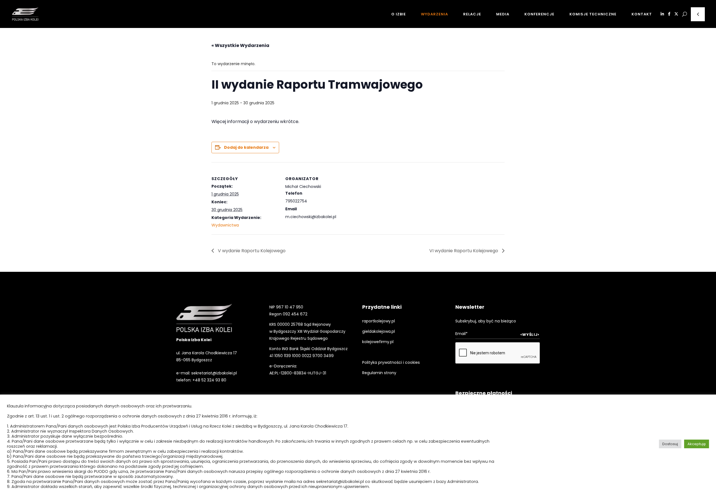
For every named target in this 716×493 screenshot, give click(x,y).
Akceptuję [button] (696, 444)
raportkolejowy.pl (378, 321)
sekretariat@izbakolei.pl (214, 373)
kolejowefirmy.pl (378, 342)
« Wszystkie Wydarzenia (240, 45)
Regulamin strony (379, 373)
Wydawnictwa (225, 225)
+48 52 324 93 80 (209, 380)
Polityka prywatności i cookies (391, 362)
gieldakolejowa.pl (378, 331)
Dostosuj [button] (670, 444)
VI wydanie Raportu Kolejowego (464, 250)
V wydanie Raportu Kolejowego (251, 250)
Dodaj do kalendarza (246, 147)
